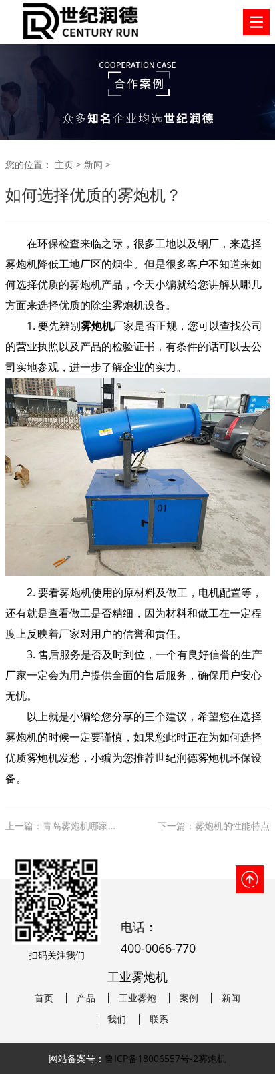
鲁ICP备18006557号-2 (151, 1058)
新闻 (93, 164)
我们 (116, 1019)
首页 (44, 998)
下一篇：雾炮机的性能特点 (214, 825)
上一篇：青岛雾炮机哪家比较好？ (64, 825)
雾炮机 (21, 264)
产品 (86, 998)
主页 (64, 164)
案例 (189, 998)
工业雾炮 (137, 998)
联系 (159, 1019)
